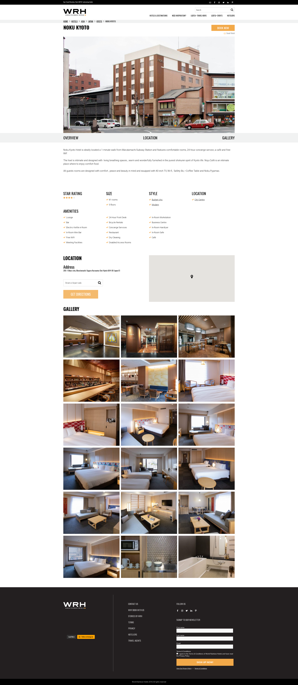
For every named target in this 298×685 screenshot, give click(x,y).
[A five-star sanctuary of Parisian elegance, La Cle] (68, 623)
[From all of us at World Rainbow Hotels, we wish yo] (80, 630)
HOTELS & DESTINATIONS (158, 15)
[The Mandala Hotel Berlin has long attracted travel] (80, 615)
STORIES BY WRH (135, 616)
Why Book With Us (136, 610)
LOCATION (150, 138)
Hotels (74, 21)
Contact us (133, 603)
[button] (192, 277)
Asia (83, 21)
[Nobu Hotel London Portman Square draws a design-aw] (92, 623)
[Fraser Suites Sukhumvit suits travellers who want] (68, 615)
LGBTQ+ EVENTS (216, 15)
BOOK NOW (223, 28)
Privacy (131, 628)
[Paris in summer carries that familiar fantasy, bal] (68, 630)
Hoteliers (132, 634)
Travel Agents (134, 640)
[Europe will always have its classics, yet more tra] (92, 630)
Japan (90, 21)
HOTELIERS (231, 15)
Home (65, 21)
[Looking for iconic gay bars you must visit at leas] (80, 623)
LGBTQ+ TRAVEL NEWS (199, 15)
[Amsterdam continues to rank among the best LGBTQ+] (92, 615)
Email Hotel (230, 33)
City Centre (200, 199)
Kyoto (99, 21)
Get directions (81, 294)
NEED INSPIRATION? (179, 15)
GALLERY (228, 138)
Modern (155, 204)
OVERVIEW (70, 138)
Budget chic (157, 199)
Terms (131, 622)
